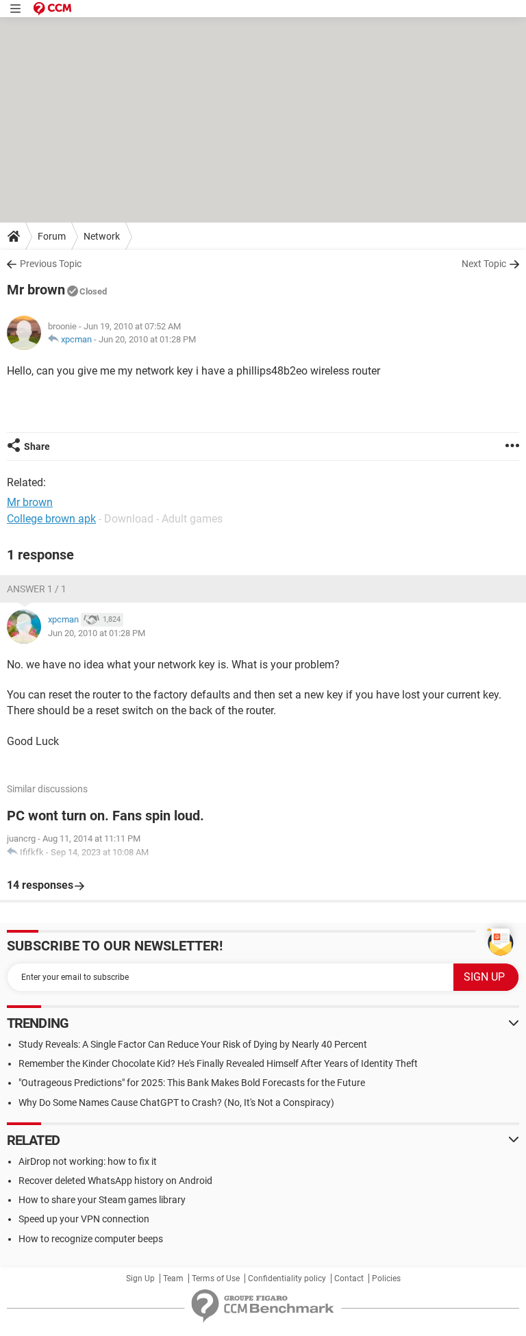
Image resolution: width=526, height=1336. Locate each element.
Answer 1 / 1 (36, 588)
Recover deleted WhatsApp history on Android (115, 1180)
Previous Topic (51, 263)
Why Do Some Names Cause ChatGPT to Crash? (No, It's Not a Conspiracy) (176, 1102)
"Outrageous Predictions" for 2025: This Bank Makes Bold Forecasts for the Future (191, 1082)
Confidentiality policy (287, 1278)
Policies (386, 1278)
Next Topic (484, 263)
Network (102, 236)
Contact (349, 1278)
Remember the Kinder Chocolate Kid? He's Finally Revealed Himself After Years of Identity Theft (218, 1063)
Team (173, 1278)
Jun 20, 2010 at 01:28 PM (147, 339)
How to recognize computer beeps (90, 1238)
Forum (52, 236)
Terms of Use (216, 1278)
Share (37, 446)
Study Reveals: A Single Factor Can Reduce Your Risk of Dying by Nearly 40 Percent (192, 1044)
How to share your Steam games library (102, 1199)
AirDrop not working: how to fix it (87, 1161)
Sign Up (140, 1278)
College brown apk (51, 518)
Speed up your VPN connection (83, 1218)
